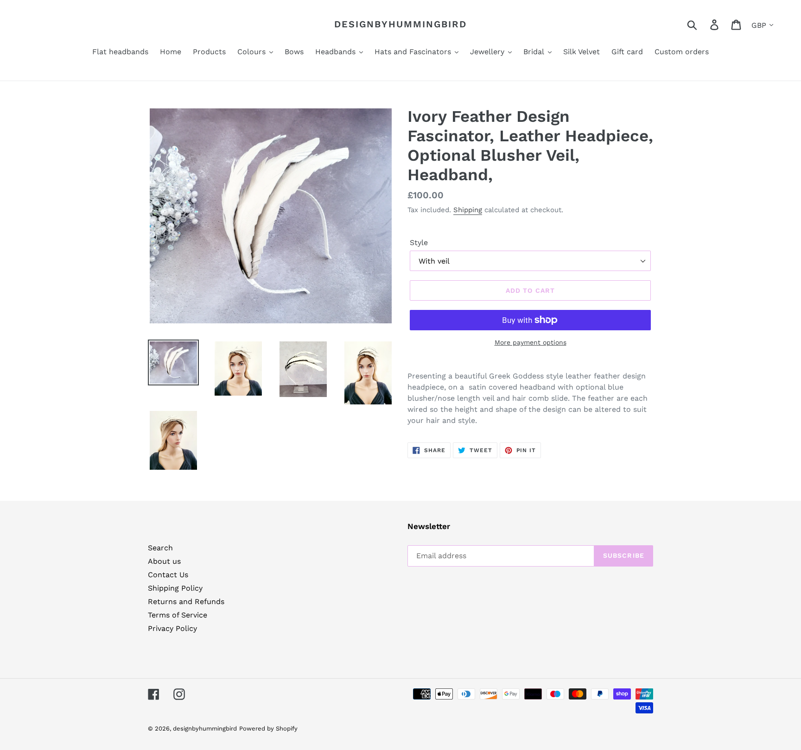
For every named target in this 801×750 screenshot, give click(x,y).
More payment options (530, 342)
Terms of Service (177, 615)
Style (419, 242)
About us (164, 561)
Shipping (467, 210)
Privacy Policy (172, 628)
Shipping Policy (175, 588)
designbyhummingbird (400, 24)
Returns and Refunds (186, 601)
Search (160, 547)
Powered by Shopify (268, 728)
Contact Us (168, 574)
